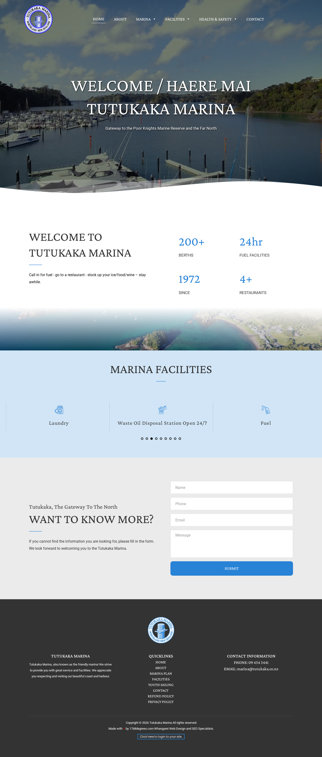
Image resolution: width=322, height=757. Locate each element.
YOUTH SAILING (160, 685)
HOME (161, 662)
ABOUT (160, 668)
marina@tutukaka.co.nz (257, 668)
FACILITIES (160, 679)
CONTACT (161, 690)
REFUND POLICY (161, 696)
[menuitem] (99, 19)
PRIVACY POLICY (160, 702)
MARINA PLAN (161, 673)
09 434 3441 (258, 662)
